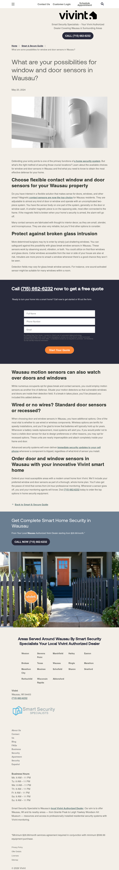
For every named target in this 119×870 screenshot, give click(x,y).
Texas (40, 663)
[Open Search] (102, 3)
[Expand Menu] (51, 20)
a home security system (87, 161)
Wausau (57, 663)
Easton (87, 653)
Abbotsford (58, 678)
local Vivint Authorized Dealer (67, 808)
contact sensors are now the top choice (51, 197)
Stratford (88, 669)
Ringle (71, 663)
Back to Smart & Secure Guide (31, 504)
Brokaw (25, 663)
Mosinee (41, 669)
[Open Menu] (13, 4)
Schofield (57, 669)
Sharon (72, 669)
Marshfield (58, 653)
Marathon (89, 663)
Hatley (71, 653)
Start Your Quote (59, 350)
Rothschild (26, 678)
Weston (25, 653)
